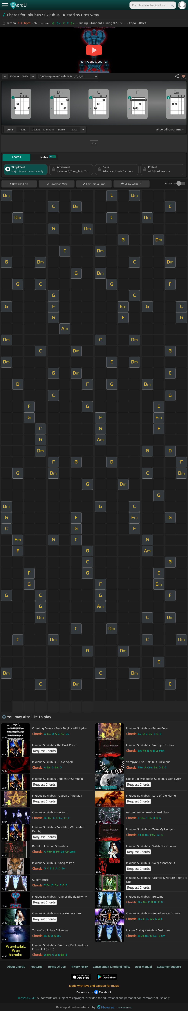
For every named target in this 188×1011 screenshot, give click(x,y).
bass (74, 129)
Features (36, 966)
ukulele (36, 129)
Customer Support (169, 966)
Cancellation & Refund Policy (111, 966)
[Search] (172, 5)
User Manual (143, 966)
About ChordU (16, 966)
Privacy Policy (79, 966)
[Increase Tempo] (33, 76)
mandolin (48, 129)
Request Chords (44, 751)
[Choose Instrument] (83, 129)
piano (23, 129)
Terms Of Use (57, 966)
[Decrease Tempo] (5, 76)
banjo (61, 129)
